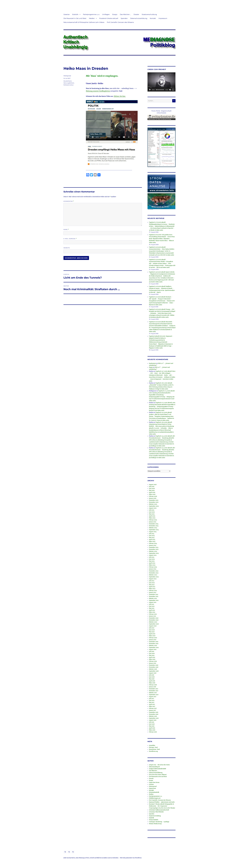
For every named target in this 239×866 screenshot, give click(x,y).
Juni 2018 (152, 677)
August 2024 (152, 531)
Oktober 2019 (153, 645)
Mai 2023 (151, 561)
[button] (161, 82)
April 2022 (152, 586)
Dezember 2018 (153, 665)
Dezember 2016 (153, 712)
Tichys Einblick (153, 820)
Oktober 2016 (153, 716)
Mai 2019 (151, 655)
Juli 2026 (151, 486)
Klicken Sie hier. (120, 96)
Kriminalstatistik (154, 792)
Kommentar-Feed (154, 749)
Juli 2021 (151, 604)
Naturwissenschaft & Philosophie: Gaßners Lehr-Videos (83, 22)
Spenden (124, 18)
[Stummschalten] (170, 90)
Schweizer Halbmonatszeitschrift (159, 810)
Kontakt (153, 18)
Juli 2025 (151, 510)
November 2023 (153, 549)
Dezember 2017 (153, 689)
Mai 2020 (152, 632)
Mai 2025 (152, 514)
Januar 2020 (152, 639)
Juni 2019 (152, 653)
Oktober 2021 (153, 598)
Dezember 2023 (153, 547)
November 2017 (153, 691)
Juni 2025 (152, 512)
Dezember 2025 (153, 500)
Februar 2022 (153, 590)
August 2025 (152, 508)
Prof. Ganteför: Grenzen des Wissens (120, 22)
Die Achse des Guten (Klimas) (158, 774)
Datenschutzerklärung (138, 18)
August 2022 (152, 579)
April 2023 (152, 563)
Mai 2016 (151, 726)
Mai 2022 (152, 584)
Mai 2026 (152, 490)
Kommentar (68, 201)
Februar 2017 (153, 708)
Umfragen (106, 14)
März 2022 (152, 588)
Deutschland (67, 81)
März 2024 (152, 541)
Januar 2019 (152, 663)
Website (66, 248)
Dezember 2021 (153, 594)
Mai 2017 (151, 702)
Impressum (163, 18)
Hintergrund (153, 786)
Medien (92, 18)
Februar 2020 (153, 638)
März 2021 (152, 612)
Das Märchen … (125, 14)
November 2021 (153, 596)
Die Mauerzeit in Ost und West (74, 18)
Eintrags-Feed (153, 747)
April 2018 (152, 681)
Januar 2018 (152, 687)
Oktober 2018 (153, 669)
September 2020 (154, 624)
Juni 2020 (152, 630)
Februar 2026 (153, 496)
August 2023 (152, 555)
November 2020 (153, 620)
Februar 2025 (153, 520)
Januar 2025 (152, 522)
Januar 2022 (152, 592)
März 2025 (152, 518)
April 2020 (152, 634)
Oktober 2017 (153, 692)
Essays (114, 14)
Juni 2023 (152, 559)
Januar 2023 (152, 569)
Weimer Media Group (155, 823)
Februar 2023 (153, 567)
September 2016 (154, 718)
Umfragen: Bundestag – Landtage (159, 822)
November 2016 (153, 714)
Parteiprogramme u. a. (91, 14)
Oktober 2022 (153, 575)
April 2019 (152, 657)
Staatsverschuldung (149, 14)
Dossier (136, 14)
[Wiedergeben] (150, 90)
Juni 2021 (152, 606)
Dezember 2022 (153, 571)
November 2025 (153, 502)
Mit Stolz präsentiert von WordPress (131, 858)
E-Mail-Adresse (70, 238)
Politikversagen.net (154, 798)
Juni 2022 (152, 583)
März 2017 (152, 706)
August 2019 (152, 649)
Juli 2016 (151, 722)
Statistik (75, 14)
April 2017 (152, 704)
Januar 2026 (152, 498)
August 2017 (152, 696)
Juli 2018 (151, 675)
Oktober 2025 (153, 504)
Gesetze (66, 14)
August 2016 (152, 720)
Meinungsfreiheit (68, 83)
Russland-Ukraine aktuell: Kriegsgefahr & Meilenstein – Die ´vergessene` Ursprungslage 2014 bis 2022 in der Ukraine (162, 806)
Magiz (151, 367)
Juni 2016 (152, 724)
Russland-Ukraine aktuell (108, 18)
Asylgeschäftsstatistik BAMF (157, 769)
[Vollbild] (173, 90)
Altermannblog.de (154, 767)
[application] (162, 82)
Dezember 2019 (153, 641)
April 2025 (152, 516)
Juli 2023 (151, 557)
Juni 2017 (152, 700)
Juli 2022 (151, 581)
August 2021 (152, 602)
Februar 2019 (153, 661)
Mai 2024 (152, 537)
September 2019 (154, 647)
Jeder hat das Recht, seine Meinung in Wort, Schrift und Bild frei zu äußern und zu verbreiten (90, 858)
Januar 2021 (152, 616)
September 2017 (154, 694)
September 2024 (154, 530)
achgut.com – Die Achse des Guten (159, 765)
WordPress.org (153, 751)
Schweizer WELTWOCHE (156, 812)
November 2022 (153, 573)
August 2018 (152, 673)
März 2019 (152, 659)
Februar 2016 (153, 732)
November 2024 (153, 526)
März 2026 (152, 494)
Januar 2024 (152, 545)
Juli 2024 (151, 533)
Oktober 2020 (153, 622)
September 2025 (154, 506)
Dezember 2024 (153, 524)
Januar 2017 (152, 710)
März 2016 (152, 730)
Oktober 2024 (153, 528)
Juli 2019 (151, 651)
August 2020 (152, 626)
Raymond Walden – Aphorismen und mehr (162, 802)
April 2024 (152, 539)
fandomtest (152, 363)
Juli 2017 (151, 698)
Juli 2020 (151, 628)
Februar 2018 (153, 685)
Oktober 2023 (153, 551)
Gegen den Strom (154, 782)
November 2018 (153, 667)
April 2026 (152, 492)
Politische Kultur (68, 85)
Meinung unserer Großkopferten (98, 91)
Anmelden (152, 745)
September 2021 (154, 600)
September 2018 (154, 671)
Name (66, 229)
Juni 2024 (152, 535)
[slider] (160, 89)
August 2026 (153, 484)
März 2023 (152, 565)
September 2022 (154, 577)
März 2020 (152, 636)
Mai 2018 (151, 679)
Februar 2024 (153, 543)
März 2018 (152, 683)
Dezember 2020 (153, 618)
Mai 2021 (151, 608)
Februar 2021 (153, 614)
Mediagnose (67, 75)
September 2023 (154, 553)
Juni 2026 (152, 488)
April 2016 (152, 728)
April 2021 (152, 610)
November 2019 (153, 643)
